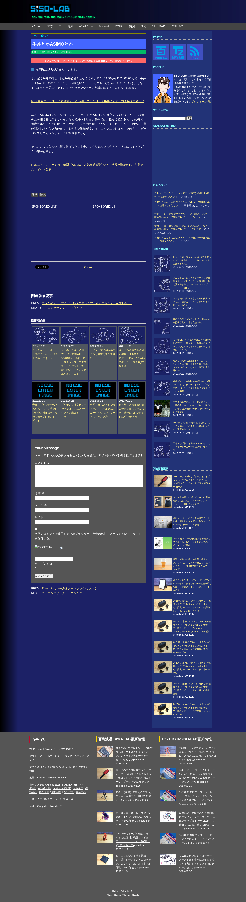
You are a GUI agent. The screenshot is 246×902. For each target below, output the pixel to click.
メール (41, 505)
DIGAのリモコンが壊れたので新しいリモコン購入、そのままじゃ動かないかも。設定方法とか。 (192, 426)
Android (104, 26)
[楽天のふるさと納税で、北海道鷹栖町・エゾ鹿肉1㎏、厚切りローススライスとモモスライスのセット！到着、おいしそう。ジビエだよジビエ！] (74, 328)
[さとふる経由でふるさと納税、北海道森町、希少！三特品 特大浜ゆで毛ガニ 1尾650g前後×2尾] (132, 328)
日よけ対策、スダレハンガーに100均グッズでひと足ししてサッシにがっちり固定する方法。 (192, 260)
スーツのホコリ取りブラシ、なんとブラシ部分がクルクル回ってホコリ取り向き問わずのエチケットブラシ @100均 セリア (191, 481)
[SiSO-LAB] (50, 7)
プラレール (56, 799)
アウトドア (54, 26)
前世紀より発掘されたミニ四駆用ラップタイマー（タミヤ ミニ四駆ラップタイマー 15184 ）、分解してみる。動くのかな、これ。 (197, 820)
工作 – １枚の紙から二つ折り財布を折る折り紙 (103, 354)
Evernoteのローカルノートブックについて (69, 588)
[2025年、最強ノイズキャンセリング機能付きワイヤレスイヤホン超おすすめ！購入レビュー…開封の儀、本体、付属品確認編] (163, 647)
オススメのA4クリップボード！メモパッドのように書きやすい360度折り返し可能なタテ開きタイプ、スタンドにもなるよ (192, 585)
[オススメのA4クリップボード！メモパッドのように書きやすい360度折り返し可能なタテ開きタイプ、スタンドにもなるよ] (163, 584)
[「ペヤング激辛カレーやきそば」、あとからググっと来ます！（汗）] (74, 383)
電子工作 (81, 792)
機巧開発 (44, 792)
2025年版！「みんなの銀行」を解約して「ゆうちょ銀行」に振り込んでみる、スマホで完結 (192, 542)
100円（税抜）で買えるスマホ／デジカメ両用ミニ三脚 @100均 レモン (134, 796)
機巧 (143, 26)
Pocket (88, 267)
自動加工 (69, 792)
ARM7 (40, 784)
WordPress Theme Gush (123, 895)
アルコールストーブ (56, 756)
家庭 (39, 766)
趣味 (68, 766)
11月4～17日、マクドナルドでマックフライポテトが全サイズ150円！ (87, 303)
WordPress (86, 26)
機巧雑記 (56, 792)
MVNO (119, 26)
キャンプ (75, 756)
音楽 (83, 766)
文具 (47, 766)
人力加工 (78, 788)
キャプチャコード (46, 563)
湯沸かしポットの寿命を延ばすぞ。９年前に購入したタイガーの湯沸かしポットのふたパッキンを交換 (191, 521)
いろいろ (69, 799)
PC (60, 806)
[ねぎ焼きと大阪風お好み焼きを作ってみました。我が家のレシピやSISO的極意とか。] (132, 383)
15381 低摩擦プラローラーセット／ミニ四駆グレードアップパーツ (197, 839)
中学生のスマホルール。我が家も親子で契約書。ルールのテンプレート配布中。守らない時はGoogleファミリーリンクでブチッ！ (192, 407)
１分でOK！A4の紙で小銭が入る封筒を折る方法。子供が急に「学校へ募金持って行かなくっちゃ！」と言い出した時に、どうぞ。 (192, 345)
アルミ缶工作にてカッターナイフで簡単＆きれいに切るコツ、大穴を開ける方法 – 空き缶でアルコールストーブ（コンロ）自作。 (191, 283)
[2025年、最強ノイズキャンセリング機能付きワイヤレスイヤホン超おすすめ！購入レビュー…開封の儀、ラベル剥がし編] (163, 709)
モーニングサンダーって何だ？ (62, 307)
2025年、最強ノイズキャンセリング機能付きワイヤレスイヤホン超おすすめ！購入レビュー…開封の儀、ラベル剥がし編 (192, 709)
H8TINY (78, 784)
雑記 (43, 194)
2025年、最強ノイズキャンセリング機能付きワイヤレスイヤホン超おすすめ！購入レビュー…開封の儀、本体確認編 (192, 668)
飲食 (31, 770)
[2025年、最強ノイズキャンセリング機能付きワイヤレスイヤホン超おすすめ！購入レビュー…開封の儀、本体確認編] (163, 667)
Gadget (41, 806)
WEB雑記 (67, 749)
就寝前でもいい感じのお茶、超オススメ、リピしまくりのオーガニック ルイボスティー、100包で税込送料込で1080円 (191, 564)
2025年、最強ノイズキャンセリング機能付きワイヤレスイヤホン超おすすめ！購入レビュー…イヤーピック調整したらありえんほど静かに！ (192, 606)
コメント (42, 462)
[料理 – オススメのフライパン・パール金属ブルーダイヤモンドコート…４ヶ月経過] (103, 383)
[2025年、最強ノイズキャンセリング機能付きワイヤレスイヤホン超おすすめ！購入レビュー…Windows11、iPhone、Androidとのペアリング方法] (163, 626)
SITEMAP (158, 26)
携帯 (31, 777)
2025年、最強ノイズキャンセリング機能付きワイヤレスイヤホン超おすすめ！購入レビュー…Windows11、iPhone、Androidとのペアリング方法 (192, 626)
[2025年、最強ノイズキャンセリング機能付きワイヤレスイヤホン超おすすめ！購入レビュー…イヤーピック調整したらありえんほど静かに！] (163, 605)
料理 (54, 766)
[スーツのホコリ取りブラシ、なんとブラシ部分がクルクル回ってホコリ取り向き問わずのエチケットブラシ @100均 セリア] (163, 481)
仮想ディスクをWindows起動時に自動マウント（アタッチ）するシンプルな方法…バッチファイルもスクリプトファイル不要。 (191, 386)
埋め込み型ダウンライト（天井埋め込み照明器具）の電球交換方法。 (191, 321)
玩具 (31, 799)
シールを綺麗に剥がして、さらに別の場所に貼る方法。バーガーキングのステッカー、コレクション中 (191, 500)
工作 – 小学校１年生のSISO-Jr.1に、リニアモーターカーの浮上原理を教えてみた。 (192, 446)
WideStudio (44, 788)
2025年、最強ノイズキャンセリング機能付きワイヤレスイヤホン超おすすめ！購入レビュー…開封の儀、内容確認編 (192, 688)
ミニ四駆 (42, 799)
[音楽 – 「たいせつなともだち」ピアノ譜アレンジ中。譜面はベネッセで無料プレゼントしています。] (45, 383)
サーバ (56, 749)
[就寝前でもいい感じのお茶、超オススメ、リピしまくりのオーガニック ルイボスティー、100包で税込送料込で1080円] (163, 564)
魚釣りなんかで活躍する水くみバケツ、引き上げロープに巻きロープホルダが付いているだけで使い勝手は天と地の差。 (191, 365)
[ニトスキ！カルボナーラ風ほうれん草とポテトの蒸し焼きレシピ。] (45, 328)
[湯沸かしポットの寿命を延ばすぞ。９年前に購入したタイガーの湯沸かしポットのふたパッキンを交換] (163, 522)
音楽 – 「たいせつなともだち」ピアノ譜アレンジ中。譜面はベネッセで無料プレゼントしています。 (45, 412)
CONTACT (178, 26)
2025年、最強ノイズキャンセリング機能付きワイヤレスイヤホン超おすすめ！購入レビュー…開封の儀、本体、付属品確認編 (192, 647)
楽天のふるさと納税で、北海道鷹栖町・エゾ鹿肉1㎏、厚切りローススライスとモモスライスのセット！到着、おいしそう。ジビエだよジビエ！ (73, 362)
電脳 (70, 26)
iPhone (36, 26)
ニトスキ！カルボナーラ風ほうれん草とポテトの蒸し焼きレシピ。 (45, 354)
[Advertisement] (58, 231)
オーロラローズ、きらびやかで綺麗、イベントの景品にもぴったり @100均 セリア (133, 816)
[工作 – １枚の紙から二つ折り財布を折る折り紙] (103, 328)
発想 (61, 766)
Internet (52, 806)
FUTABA (67, 784)
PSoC (32, 788)
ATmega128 (53, 784)
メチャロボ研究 (62, 788)
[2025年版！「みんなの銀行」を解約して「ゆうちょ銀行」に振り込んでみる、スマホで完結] (163, 543)
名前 (39, 493)
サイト (39, 517)
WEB (32, 749)
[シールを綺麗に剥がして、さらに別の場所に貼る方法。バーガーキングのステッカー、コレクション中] (163, 502)
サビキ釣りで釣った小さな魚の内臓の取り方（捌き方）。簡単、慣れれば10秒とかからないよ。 (191, 301)
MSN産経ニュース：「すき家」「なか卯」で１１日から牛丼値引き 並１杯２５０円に (87, 101)
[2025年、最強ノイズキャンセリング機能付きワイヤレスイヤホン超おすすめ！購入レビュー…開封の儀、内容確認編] (163, 688)
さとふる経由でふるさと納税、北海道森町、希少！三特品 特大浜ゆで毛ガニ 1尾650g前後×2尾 (132, 358)
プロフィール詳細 (201, 101)
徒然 (132, 26)
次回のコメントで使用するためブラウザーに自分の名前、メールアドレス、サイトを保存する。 (88, 536)
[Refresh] (61, 547)
